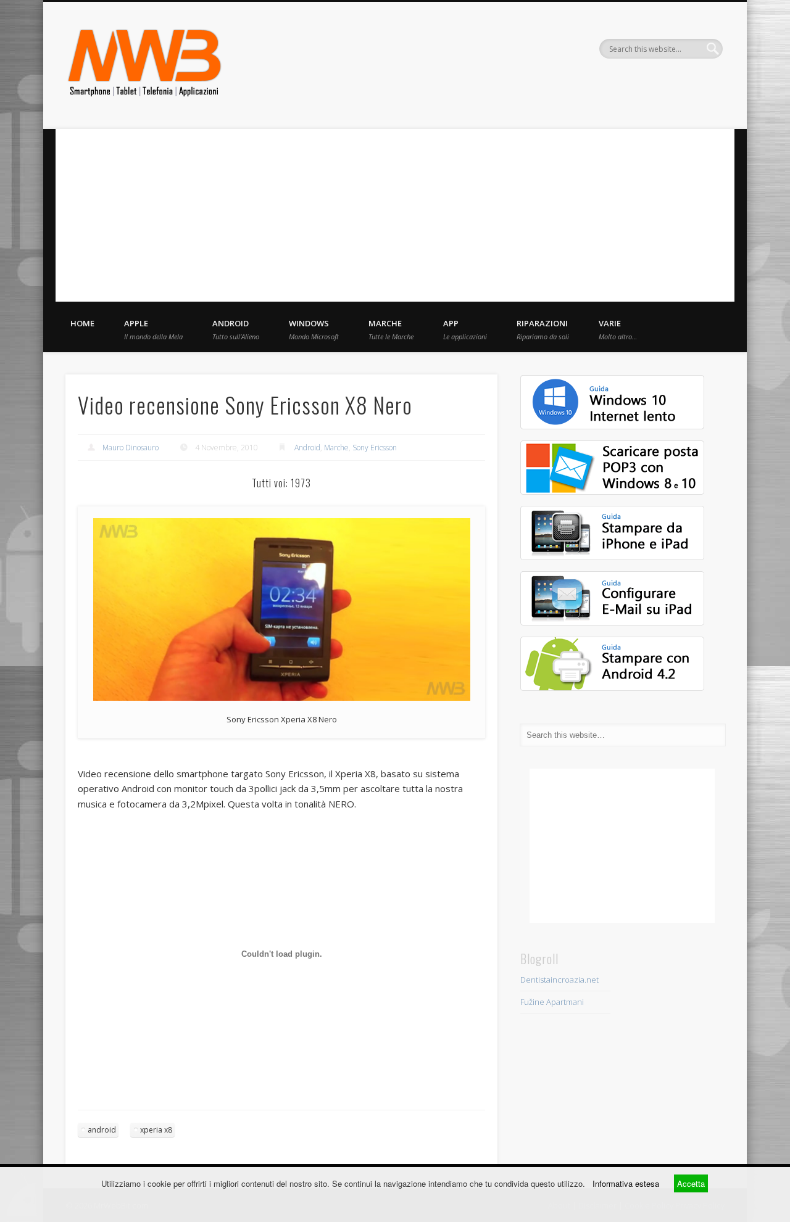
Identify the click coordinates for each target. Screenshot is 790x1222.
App (465, 329)
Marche (391, 329)
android (102, 1130)
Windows (314, 329)
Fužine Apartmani (552, 1001)
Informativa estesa (625, 1183)
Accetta (691, 1183)
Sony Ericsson (374, 447)
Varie (618, 329)
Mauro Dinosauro (130, 447)
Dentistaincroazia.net (559, 979)
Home (82, 323)
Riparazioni (543, 329)
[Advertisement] (395, 215)
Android (235, 329)
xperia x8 (156, 1130)
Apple (153, 329)
